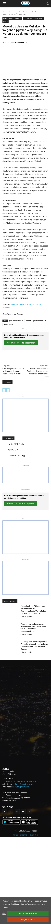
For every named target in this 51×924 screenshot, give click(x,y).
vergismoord (8, 324)
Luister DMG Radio (16, 444)
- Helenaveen (12, 12)
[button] (25, 415)
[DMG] (29, 3)
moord (28, 321)
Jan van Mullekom (16, 321)
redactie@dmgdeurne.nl (26, 781)
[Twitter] (11, 811)
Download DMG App (16, 455)
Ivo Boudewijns (21, 42)
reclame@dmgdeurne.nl (23, 784)
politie (5, 21)
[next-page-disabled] (8, 390)
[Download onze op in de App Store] (29, 824)
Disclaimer (34, 835)
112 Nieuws (28, 18)
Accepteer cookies (28, 913)
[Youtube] (23, 811)
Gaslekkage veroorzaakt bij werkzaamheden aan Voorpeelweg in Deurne (13, 371)
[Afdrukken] (29, 357)
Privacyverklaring (20, 835)
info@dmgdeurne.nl (20, 787)
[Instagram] (17, 811)
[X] (18, 357)
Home (4, 12)
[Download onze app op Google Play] (11, 824)
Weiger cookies (28, 919)
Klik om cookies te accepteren (21, 342)
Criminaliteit (38, 18)
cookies (24, 901)
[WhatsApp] (24, 357)
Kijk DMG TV (13, 449)
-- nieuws (18, 18)
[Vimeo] (29, 811)
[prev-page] (4, 390)
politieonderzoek (39, 321)
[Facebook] (12, 357)
